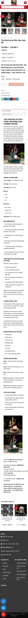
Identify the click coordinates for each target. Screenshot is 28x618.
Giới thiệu (5, 563)
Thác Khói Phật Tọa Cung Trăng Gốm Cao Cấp (20, 519)
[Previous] (3, 19)
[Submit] (25, 7)
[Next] (24, 19)
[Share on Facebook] (5, 99)
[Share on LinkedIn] (17, 99)
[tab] (14, 110)
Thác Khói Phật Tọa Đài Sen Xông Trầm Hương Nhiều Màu (7, 519)
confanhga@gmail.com (7, 547)
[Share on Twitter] (8, 99)
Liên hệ (4, 579)
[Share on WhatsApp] (2, 99)
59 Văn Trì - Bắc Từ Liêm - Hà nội (10, 544)
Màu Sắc (3, 76)
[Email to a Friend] (11, 99)
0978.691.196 (5, 540)
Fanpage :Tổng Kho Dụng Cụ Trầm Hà (10, 551)
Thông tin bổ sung (7, 114)
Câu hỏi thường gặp (21, 574)
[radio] (3, 79)
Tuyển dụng (5, 575)
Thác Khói (10, 38)
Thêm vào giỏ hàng (16, 84)
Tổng (17, 478)
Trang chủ (3, 38)
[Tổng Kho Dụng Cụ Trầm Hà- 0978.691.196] (14, 2)
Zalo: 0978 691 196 (6, 554)
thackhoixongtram (6, 95)
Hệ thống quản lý (7, 572)
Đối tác (4, 569)
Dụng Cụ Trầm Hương (7, 536)
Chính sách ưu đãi (21, 571)
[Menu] (2, 2)
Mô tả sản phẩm (6, 110)
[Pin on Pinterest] (14, 99)
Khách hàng (5, 566)
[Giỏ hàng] (25, 2)
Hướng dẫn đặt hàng (22, 563)
